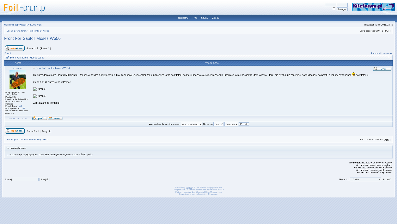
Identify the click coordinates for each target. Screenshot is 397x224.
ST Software (189, 190)
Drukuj (8, 53)
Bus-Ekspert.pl (198, 192)
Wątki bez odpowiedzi (15, 24)
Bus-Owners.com (213, 192)
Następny (387, 53)
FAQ (195, 18)
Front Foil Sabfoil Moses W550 (32, 38)
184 (23, 108)
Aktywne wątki (35, 24)
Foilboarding (35, 31)
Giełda (46, 31)
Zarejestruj (183, 18)
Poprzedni (376, 53)
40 (20, 106)
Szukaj (204, 18)
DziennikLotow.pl (216, 190)
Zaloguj (215, 18)
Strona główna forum (16, 31)
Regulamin (212, 194)
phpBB (189, 187)
